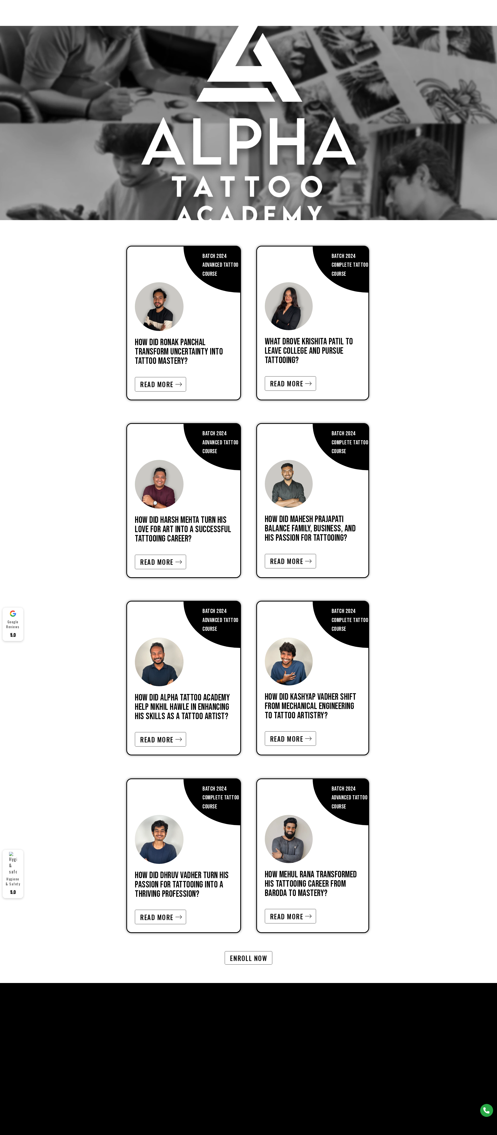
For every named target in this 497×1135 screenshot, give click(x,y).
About (185, 13)
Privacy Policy (303, 1050)
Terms (296, 1026)
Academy (283, 13)
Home (166, 13)
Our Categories (234, 1062)
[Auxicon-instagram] (383, 1025)
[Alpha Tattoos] (105, 12)
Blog (330, 13)
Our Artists (213, 13)
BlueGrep (326, 1116)
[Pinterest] (367, 1025)
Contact (308, 13)
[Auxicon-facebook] (351, 1025)
